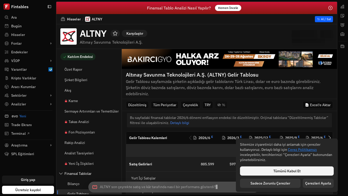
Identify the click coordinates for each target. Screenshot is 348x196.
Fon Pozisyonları (82, 132)
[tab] (342, 7)
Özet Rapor (73, 69)
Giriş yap (28, 179)
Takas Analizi (79, 121)
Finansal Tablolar (77, 173)
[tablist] (342, 98)
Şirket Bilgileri (75, 80)
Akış (67, 90)
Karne (73, 101)
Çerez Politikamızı (302, 149)
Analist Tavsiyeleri (79, 153)
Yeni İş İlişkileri (81, 163)
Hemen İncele (228, 8)
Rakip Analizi (74, 142)
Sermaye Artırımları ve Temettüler (91, 111)
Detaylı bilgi (179, 122)
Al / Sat (326, 19)
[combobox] (174, 187)
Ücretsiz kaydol (28, 190)
